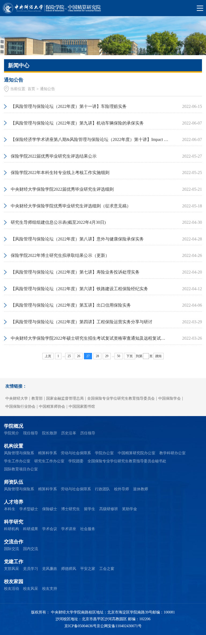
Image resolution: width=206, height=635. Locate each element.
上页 (48, 356)
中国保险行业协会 (20, 407)
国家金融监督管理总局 (65, 398)
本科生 (9, 509)
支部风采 (11, 569)
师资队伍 (13, 482)
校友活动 (11, 589)
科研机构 (11, 529)
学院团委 (75, 461)
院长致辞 (49, 433)
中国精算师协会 (52, 407)
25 (69, 356)
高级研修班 (108, 509)
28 (97, 356)
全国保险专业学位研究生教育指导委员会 (121, 398)
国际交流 (11, 549)
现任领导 (30, 433)
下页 (129, 356)
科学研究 (13, 521)
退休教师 (140, 489)
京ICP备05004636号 (80, 626)
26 (78, 356)
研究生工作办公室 (49, 461)
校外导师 (121, 489)
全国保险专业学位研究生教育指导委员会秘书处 (126, 461)
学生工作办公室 (17, 461)
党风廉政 (49, 569)
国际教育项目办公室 (21, 469)
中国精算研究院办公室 (136, 453)
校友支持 (49, 589)
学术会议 (49, 529)
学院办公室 (104, 453)
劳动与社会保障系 (76, 453)
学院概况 (13, 426)
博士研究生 (70, 509)
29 (106, 356)
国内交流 (30, 549)
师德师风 (68, 569)
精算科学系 (47, 453)
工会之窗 (106, 569)
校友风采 (30, 589)
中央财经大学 (16, 398)
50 (118, 356)
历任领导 (87, 433)
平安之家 (87, 569)
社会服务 (87, 529)
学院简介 (11, 433)
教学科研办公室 (172, 453)
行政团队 (102, 489)
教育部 (37, 398)
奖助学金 (129, 509)
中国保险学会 (169, 398)
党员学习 (30, 569)
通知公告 (47, 89)
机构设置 (13, 446)
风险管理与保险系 (19, 453)
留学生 (89, 509)
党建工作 (13, 561)
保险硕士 (49, 509)
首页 (31, 89)
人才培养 (13, 502)
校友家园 (13, 581)
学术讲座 (68, 529)
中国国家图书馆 (82, 407)
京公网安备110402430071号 (119, 626)
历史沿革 (68, 433)
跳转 (158, 356)
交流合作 (13, 541)
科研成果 (30, 529)
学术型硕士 (28, 509)
